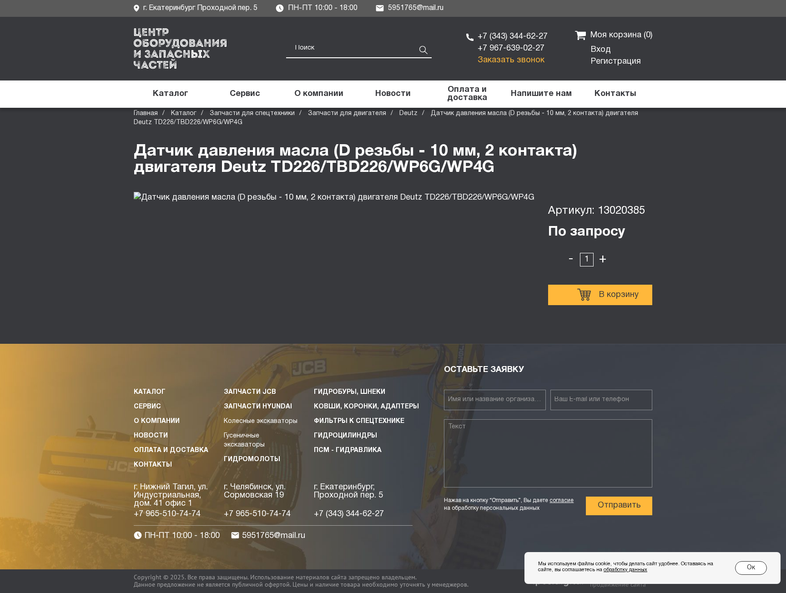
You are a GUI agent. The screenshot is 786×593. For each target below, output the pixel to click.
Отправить (619, 505)
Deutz (408, 113)
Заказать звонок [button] (511, 60)
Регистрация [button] (616, 61)
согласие (561, 500)
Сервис (147, 407)
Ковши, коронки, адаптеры (366, 407)
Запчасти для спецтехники (252, 113)
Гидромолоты (252, 459)
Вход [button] (601, 50)
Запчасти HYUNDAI (258, 407)
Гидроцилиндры (345, 436)
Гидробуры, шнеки (349, 392)
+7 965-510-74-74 (167, 514)
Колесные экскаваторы (260, 421)
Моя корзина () (621, 35)
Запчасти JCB (250, 392)
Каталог (183, 113)
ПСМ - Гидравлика (348, 450)
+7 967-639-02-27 (511, 48)
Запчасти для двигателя (347, 113)
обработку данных (625, 570)
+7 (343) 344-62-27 (513, 36)
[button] (541, 94)
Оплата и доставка (171, 450)
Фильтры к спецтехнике (359, 421)
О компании (157, 421)
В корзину (619, 295)
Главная (146, 113)
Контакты (153, 465)
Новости (151, 436)
